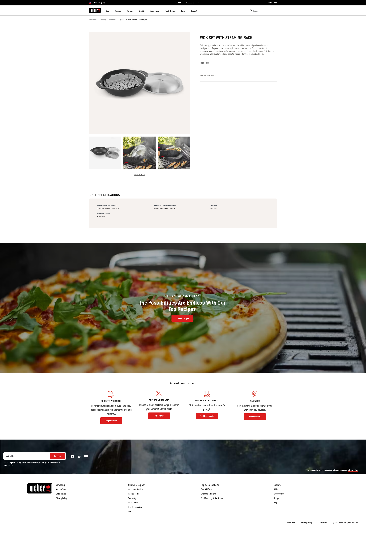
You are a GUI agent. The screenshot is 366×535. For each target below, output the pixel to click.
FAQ (129, 511)
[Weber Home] (95, 10)
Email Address (10, 456)
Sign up (57, 456)
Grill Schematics (135, 507)
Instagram (79, 456)
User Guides (133, 502)
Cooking (103, 19)
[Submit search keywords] (250, 10)
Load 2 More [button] (139, 174)
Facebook (72, 456)
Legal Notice (61, 493)
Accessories (93, 19)
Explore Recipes (182, 318)
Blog (275, 502)
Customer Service (135, 489)
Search (256, 11)
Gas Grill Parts (206, 489)
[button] (111, 11)
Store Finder (272, 3)
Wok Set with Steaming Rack (138, 19)
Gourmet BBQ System (117, 19)
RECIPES (178, 3)
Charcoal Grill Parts (208, 493)
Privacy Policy (45, 462)
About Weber (61, 489)
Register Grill (133, 493)
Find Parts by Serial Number (212, 498)
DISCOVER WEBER (192, 3)
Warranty (132, 498)
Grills (276, 489)
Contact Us (291, 523)
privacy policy (353, 470)
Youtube (86, 456)
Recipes (277, 498)
